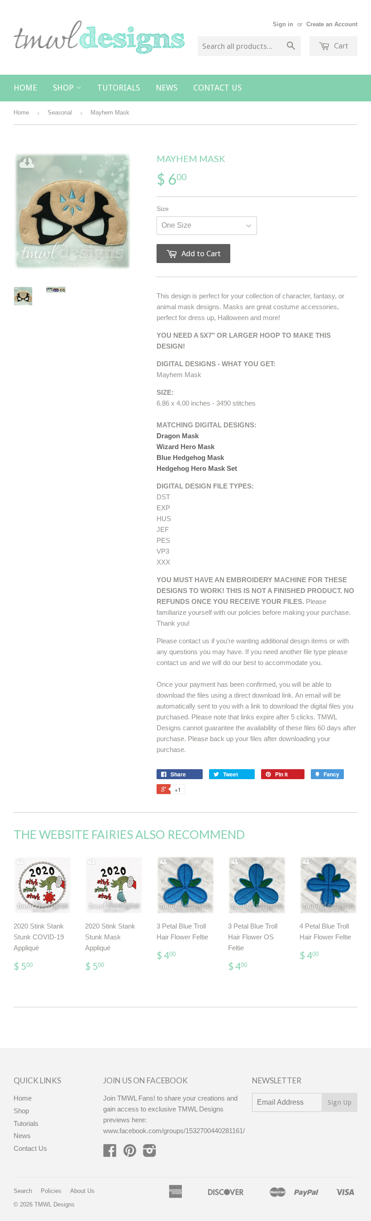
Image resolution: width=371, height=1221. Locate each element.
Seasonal (60, 112)
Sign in (283, 24)
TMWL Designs (54, 1204)
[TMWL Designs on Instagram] (150, 1153)
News (166, 87)
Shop (64, 87)
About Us (82, 1190)
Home (25, 87)
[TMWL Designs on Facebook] (110, 1153)
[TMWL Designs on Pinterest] (130, 1153)
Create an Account (331, 24)
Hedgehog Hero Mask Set (197, 468)
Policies (51, 1190)
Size (163, 208)
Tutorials (118, 87)
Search (23, 1190)
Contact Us (217, 87)
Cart (340, 45)
